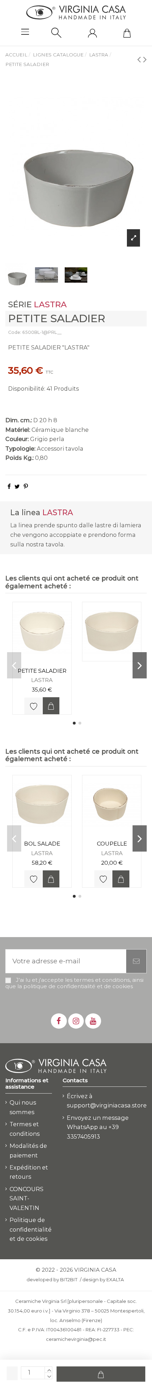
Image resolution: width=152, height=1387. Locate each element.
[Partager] (9, 486)
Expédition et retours (29, 1172)
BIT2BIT (68, 1279)
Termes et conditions (25, 1129)
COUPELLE (112, 843)
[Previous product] (140, 59)
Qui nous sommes (23, 1107)
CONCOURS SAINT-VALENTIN (26, 1198)
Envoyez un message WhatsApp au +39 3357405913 (98, 1127)
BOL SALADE (42, 843)
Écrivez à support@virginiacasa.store (107, 1100)
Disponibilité (26, 388)
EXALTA (115, 1279)
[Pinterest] (26, 486)
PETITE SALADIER (42, 670)
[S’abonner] (136, 961)
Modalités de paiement (28, 1150)
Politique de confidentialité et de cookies (31, 1229)
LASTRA (50, 304)
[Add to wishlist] (33, 706)
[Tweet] (17, 486)
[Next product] (145, 59)
